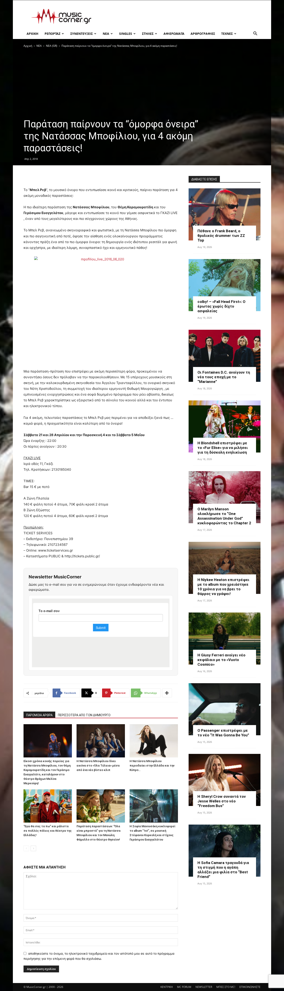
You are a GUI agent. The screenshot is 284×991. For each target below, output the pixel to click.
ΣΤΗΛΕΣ (148, 33)
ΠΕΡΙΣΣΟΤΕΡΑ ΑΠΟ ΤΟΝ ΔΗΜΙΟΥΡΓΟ (84, 715)
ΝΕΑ (106, 33)
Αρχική (28, 46)
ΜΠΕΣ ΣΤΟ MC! (225, 987)
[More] (167, 693)
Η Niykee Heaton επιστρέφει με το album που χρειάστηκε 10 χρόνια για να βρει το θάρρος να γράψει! (223, 586)
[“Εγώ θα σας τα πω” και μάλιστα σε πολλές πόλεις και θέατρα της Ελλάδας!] (48, 806)
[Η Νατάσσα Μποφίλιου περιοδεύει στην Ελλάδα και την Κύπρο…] (154, 740)
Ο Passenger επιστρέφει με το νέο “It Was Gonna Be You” (223, 732)
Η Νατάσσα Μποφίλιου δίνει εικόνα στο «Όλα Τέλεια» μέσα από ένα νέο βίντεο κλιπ (98, 765)
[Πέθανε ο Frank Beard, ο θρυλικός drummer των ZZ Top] (224, 214)
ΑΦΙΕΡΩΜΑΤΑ (174, 33)
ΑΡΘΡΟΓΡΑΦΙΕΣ (203, 33)
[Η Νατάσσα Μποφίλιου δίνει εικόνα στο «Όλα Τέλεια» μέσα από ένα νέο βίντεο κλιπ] (101, 740)
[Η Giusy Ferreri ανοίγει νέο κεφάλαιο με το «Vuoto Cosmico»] (224, 639)
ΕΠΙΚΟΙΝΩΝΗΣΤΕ (249, 987)
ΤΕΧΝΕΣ (227, 33)
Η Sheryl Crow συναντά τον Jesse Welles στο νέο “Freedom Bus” (221, 801)
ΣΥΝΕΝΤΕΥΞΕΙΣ (81, 33)
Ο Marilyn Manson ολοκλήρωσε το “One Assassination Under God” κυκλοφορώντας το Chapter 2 (224, 516)
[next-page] (33, 848)
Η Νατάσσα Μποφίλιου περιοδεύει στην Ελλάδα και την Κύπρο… (152, 765)
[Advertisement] (179, 16)
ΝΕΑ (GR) (51, 46)
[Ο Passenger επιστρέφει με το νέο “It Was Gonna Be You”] (224, 709)
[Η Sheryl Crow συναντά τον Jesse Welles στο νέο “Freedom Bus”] (224, 780)
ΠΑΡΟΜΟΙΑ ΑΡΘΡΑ (39, 715)
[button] (255, 34)
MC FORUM (184, 987)
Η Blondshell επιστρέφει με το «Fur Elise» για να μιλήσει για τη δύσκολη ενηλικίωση (222, 448)
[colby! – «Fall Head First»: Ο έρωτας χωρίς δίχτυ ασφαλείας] (224, 285)
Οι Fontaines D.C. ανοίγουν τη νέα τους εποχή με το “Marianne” (223, 377)
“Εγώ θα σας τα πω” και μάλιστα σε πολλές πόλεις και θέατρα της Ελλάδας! (48, 831)
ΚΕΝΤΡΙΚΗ (166, 987)
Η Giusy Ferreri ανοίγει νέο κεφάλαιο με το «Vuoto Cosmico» (221, 660)
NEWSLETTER (203, 987)
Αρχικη (32, 33)
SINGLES (125, 33)
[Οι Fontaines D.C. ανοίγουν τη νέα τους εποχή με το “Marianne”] (224, 356)
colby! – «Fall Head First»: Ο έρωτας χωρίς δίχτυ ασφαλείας (221, 306)
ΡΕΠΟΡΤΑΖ (52, 33)
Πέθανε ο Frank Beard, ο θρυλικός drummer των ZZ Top (221, 235)
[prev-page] (26, 848)
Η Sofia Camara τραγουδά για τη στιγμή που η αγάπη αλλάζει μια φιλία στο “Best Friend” (223, 869)
